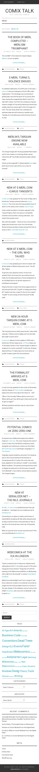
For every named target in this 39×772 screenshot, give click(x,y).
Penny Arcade (18, 666)
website (10, 591)
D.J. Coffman (6, 736)
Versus (5, 676)
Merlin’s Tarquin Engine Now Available (19, 140)
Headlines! (7, 651)
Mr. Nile (4, 507)
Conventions (9, 640)
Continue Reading (19, 62)
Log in (4, 748)
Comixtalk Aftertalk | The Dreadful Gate (15, 717)
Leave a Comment (30, 51)
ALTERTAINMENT (9, 2)
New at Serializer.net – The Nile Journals (19, 496)
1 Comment (28, 147)
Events (21, 69)
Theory (21, 364)
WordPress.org (7, 758)
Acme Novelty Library (9, 449)
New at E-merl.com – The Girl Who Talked (19, 252)
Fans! (26, 646)
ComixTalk (24, 636)
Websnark (11, 676)
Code (17, 635)
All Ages (6, 630)
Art (11, 630)
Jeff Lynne (32, 652)
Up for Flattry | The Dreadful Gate (13, 724)
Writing (18, 676)
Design (21, 128)
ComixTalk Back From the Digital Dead (22, 727)
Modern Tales (17, 662)
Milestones (8, 661)
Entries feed (6, 752)
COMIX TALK (21, 2)
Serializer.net (6, 513)
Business (8, 635)
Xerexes (4, 727)
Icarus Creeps (29, 206)
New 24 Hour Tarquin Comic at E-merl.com (19, 320)
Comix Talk (19, 11)
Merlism (4, 58)
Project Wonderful (28, 666)
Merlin (14, 29)
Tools (21, 179)
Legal (24, 657)
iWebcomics (21, 651)
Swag (15, 671)
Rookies (7, 671)
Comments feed (7, 755)
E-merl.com (6, 199)
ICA (15, 566)
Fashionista (15, 769)
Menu (4, 21)
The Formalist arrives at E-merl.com (19, 376)
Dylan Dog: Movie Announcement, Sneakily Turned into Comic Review (19, 719)
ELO (12, 646)
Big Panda (24, 631)
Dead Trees (23, 308)
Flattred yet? (30, 724)
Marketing (32, 657)
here (31, 163)
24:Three (25, 343)
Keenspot (4, 657)
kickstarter (14, 657)
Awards (18, 630)
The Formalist (19, 390)
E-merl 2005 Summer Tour (19, 230)
